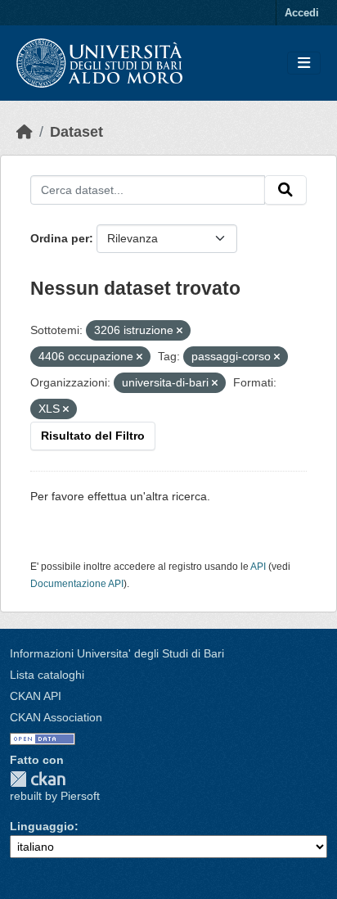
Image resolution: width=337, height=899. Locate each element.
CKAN (37, 779)
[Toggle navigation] (304, 63)
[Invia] (285, 190)
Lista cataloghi (47, 674)
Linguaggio (42, 826)
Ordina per (59, 238)
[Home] (24, 132)
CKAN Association (56, 717)
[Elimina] (179, 331)
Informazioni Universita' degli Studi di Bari (117, 653)
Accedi (302, 13)
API (258, 566)
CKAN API (35, 695)
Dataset (76, 132)
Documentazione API (77, 584)
